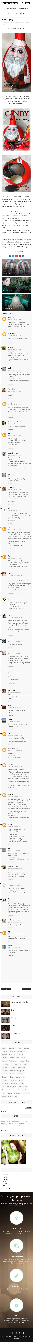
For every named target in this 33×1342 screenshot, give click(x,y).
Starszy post (26, 989)
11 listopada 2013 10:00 (15, 575)
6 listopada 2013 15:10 (15, 490)
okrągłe (21, 1061)
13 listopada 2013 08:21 (15, 642)
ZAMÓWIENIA (22, 1087)
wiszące (19, 1048)
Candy (13, 1010)
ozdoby (27, 22)
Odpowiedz (10, 329)
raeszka (10, 946)
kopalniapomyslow (13, 866)
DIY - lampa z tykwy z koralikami (20, 1002)
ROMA (9, 733)
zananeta (10, 640)
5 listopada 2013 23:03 (15, 405)
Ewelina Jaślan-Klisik (14, 920)
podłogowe (13, 1080)
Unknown (10, 434)
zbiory (28, 1061)
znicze (10, 1096)
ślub (16, 1096)
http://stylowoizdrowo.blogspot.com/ (14, 206)
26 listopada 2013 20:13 (15, 868)
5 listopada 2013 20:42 (15, 335)
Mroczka (10, 556)
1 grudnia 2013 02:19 (14, 948)
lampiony (21, 1067)
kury (23, 1077)
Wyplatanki (11, 488)
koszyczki (20, 1071)
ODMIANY (6, 1184)
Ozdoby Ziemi (11, 389)
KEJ (9, 883)
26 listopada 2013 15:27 (15, 826)
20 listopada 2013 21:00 (15, 735)
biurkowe (5, 1064)
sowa (23, 1058)
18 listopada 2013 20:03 (15, 673)
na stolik (12, 1048)
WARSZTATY (7, 1188)
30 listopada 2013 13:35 (15, 901)
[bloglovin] (23, 13)
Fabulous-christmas (13, 749)
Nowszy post (6, 989)
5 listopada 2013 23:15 (15, 424)
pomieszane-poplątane (14, 422)
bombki (12, 1071)
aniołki (21, 1080)
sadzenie (19, 1055)
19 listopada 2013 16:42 (15, 707)
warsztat (26, 1093)
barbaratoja (11, 690)
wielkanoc (12, 1061)
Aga (9, 474)
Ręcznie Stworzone (13, 453)
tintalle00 (10, 794)
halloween (5, 1083)
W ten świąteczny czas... (9, 308)
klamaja (10, 403)
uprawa (5, 1061)
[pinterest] (16, 13)
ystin (9, 899)
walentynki (20, 1074)
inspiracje (26, 1064)
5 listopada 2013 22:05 (15, 391)
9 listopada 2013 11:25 (15, 558)
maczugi (18, 1064)
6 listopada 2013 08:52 (15, 476)
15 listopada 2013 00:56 (15, 654)
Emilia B (10, 598)
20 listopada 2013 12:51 (15, 721)
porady (12, 1074)
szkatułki (5, 1058)
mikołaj (22, 22)
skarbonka (17, 1093)
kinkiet (4, 1051)
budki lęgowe (15, 1077)
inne (18, 1058)
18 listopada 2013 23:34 (15, 692)
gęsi (26, 1090)
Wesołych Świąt (7, 273)
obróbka (5, 1067)
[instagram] (12, 13)
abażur (4, 1090)
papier (9, 1093)
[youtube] (20, 13)
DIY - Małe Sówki (7, 291)
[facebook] (8, 13)
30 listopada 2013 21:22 (15, 934)
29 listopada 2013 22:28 (15, 885)
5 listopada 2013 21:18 (15, 349)
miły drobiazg (11, 333)
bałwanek (12, 1090)
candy (17, 22)
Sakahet (10, 719)
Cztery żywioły (15, 1018)
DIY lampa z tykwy (9, 1087)
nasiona (5, 1071)
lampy (4, 1048)
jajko (4, 1093)
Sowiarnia (10, 615)
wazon (21, 1083)
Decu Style (11, 318)
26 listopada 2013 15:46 (15, 851)
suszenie (13, 1067)
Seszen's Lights (16, 3)
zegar (4, 1096)
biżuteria (5, 1077)
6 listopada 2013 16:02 (15, 511)
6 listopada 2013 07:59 (15, 455)
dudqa (10, 706)
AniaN (9, 368)
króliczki (5, 1074)
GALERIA (5, 1179)
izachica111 (10, 573)
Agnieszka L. (11, 347)
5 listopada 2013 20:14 (15, 320)
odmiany (12, 1055)
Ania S (9, 652)
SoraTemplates (12, 1336)
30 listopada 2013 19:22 (15, 922)
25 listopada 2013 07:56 (15, 766)
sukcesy (19, 1051)
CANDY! (13, 1026)
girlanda (20, 1090)
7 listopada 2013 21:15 (15, 530)
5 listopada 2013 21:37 (15, 370)
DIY (25, 1051)
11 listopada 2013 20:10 (15, 617)
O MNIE (5, 1175)
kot (12, 1064)
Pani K (9, 509)
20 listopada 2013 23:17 (15, 751)
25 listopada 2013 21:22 (15, 796)
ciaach (10, 824)
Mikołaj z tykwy (15, 1034)
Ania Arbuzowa (12, 528)
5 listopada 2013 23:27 (15, 436)
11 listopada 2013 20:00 (15, 600)
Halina (9, 849)
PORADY (5, 1181)
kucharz (14, 1083)
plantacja (12, 1051)
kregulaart (11, 764)
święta (4, 24)
